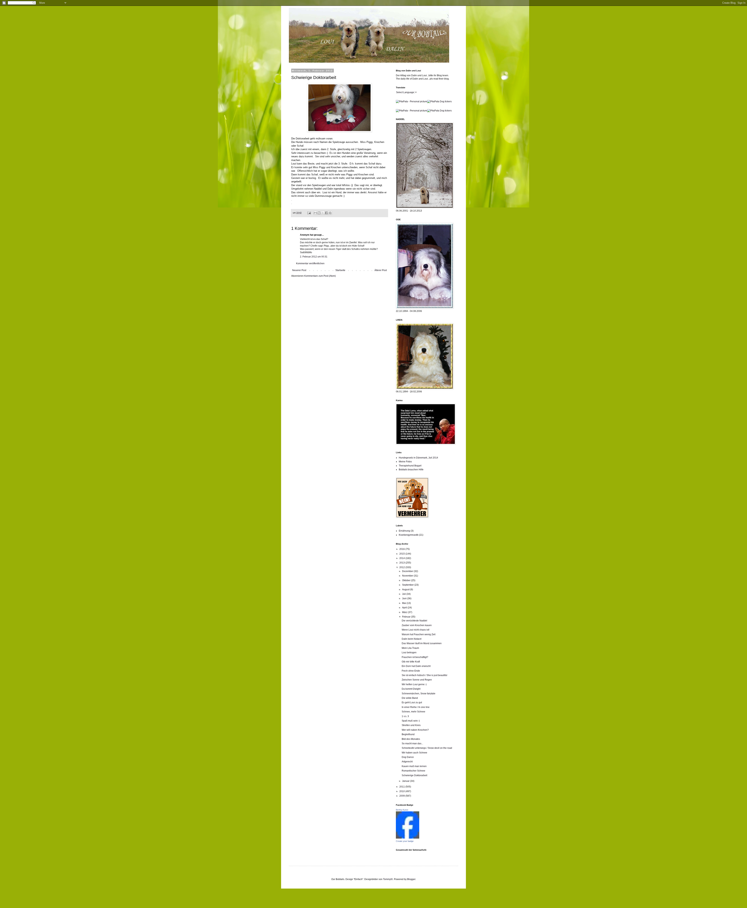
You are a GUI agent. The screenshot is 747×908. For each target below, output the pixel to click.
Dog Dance (408, 757)
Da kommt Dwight (411, 689)
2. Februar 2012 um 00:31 (313, 256)
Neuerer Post (299, 270)
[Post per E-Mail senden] (308, 213)
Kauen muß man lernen (414, 766)
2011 (402, 786)
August (406, 589)
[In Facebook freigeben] (326, 213)
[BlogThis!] (319, 213)
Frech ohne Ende (411, 670)
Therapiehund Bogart (410, 465)
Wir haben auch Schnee (414, 752)
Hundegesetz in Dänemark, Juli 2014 (418, 457)
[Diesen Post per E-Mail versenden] (315, 213)
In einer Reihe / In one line (416, 707)
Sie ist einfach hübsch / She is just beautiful (424, 675)
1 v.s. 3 (405, 716)
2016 (402, 549)
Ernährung (404, 530)
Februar (406, 616)
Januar (406, 781)
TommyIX (388, 879)
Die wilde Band (410, 698)
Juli (404, 594)
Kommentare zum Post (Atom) (320, 276)
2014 (402, 558)
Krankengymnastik (408, 535)
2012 (402, 567)
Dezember (408, 571)
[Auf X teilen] (323, 213)
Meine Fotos (405, 461)
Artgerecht (407, 761)
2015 (402, 553)
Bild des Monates (411, 739)
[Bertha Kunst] (407, 837)
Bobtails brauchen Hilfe (411, 469)
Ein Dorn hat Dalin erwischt (416, 666)
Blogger (411, 879)
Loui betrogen (409, 652)
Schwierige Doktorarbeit (414, 775)
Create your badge (405, 841)
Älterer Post (380, 270)
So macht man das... (412, 743)
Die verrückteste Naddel (414, 620)
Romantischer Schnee (413, 770)
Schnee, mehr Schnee (413, 711)
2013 (402, 562)
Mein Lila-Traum (410, 648)
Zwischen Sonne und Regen (417, 679)
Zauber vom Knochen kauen (417, 625)
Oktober (406, 580)
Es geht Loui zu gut (412, 702)
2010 (402, 791)
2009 (402, 795)
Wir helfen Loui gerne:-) (414, 684)
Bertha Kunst (402, 810)
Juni (404, 598)
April (405, 607)
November (408, 575)
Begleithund (408, 734)
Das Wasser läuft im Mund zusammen (422, 643)
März (405, 612)
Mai (404, 603)
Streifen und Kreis (411, 725)
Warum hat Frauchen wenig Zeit (418, 634)
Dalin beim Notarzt (411, 639)
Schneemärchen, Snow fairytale (418, 693)
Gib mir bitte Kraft (411, 661)
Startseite (340, 270)
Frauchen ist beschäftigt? (415, 657)
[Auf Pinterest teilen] (330, 213)
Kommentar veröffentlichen (310, 263)
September (408, 584)
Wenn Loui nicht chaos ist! (415, 629)
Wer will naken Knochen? (415, 730)
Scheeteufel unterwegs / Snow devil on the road (427, 748)
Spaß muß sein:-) (411, 720)
